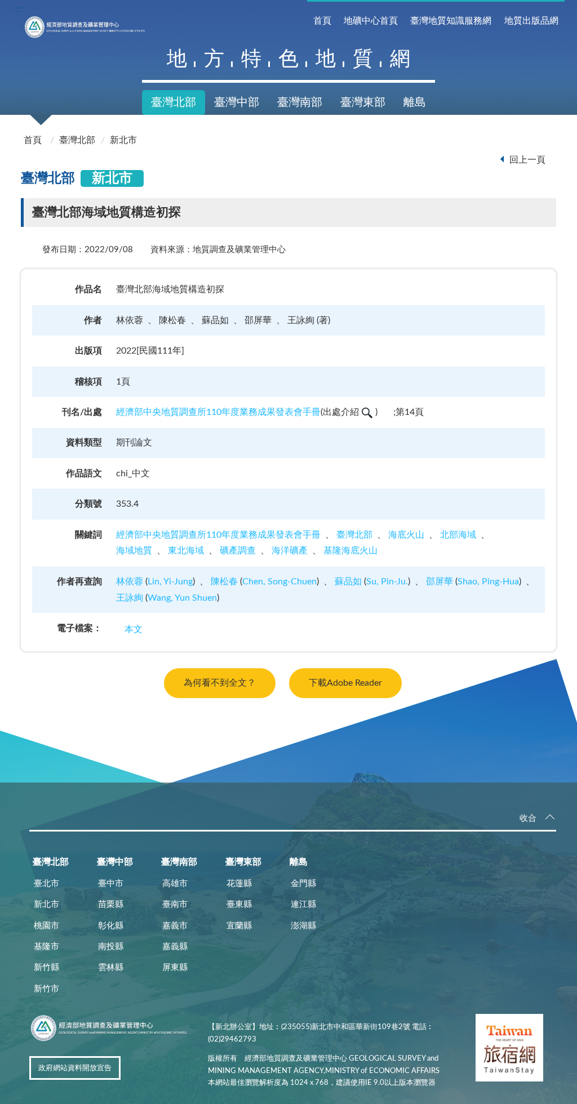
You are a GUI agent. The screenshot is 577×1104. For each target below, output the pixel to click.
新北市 (123, 140)
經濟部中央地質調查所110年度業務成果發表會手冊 (218, 412)
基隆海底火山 (350, 550)
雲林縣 (110, 967)
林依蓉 (129, 581)
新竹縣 (46, 967)
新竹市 (46, 989)
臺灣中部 (236, 102)
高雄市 (175, 883)
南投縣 (110, 946)
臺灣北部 (173, 102)
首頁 (322, 20)
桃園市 (46, 926)
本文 (134, 629)
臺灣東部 (362, 102)
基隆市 (46, 946)
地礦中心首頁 (371, 20)
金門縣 (303, 883)
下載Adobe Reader (345, 682)
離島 (414, 102)
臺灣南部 (299, 102)
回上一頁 (527, 159)
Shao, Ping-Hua (488, 581)
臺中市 (110, 883)
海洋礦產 (290, 550)
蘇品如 (348, 581)
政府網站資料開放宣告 (75, 1068)
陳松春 (224, 581)
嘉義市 (175, 926)
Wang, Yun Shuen (182, 597)
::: (18, 9)
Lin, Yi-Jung (170, 581)
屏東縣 (175, 967)
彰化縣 (110, 926)
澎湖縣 (303, 926)
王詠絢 (129, 597)
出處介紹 (341, 412)
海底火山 (406, 534)
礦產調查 (238, 550)
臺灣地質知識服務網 (450, 20)
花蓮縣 (239, 883)
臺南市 (175, 904)
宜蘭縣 (239, 926)
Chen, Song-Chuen (279, 581)
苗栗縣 (110, 904)
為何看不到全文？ (220, 682)
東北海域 (186, 550)
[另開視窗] (509, 1050)
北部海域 (458, 534)
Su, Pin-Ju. (387, 581)
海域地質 (134, 550)
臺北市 (46, 883)
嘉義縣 (175, 946)
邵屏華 (439, 581)
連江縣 (303, 904)
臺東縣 (239, 904)
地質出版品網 (531, 20)
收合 (528, 818)
